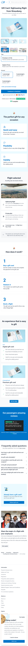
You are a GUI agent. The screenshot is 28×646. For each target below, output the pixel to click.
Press (2, 607)
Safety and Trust (5, 572)
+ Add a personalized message (8, 86)
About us (3, 598)
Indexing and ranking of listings (8, 583)
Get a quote (5, 546)
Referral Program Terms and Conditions (10, 587)
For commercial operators (7, 591)
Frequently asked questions (7, 578)
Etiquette (3, 589)
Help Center (22, 448)
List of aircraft (4, 614)
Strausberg (8, 552)
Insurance (3, 574)
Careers (3, 605)
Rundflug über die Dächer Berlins (10, 553)
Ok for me (14, 641)
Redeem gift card (14, 502)
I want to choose (14, 637)
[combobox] (17, 2)
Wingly (2, 552)
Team (2, 603)
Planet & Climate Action (6, 570)
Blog (2, 601)
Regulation (3, 576)
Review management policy (7, 581)
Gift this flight (14, 401)
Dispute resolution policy (7, 585)
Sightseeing (15, 552)
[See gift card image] (5, 41)
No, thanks (22, 617)
